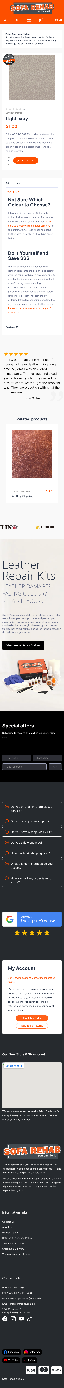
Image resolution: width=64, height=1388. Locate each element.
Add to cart (28, 160)
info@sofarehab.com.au (22, 1303)
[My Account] (16, 20)
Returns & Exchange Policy (17, 1238)
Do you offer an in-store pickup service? (31, 808)
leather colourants (35, 291)
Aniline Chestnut (23, 496)
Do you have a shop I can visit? (31, 832)
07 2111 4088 (17, 1287)
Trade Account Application (16, 1254)
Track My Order (32, 1018)
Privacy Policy (10, 1232)
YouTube (13, 1360)
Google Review (38, 919)
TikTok (31, 1360)
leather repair (31, 295)
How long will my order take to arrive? (31, 880)
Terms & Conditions (13, 1243)
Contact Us (8, 1221)
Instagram (34, 1351)
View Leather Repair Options (23, 645)
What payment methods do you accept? (32, 865)
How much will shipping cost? (30, 853)
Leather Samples (15, 113)
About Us (7, 1227)
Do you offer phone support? (30, 821)
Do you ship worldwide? (26, 842)
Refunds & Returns (32, 1025)
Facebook (13, 1351)
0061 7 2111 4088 (23, 1292)
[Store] (29, 20)
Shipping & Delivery (13, 1248)
